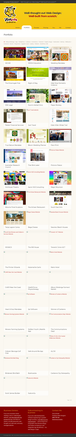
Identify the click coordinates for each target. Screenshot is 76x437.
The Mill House (33, 247)
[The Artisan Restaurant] (38, 198)
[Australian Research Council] (15, 156)
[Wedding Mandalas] (60, 54)
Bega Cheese (33, 227)
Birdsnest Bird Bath (12, 373)
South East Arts (56, 207)
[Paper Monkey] (60, 96)
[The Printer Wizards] (15, 258)
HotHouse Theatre (12, 187)
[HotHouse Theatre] (15, 178)
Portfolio (8, 34)
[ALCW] (60, 342)
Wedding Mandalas (58, 63)
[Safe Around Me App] (38, 342)
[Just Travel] (38, 116)
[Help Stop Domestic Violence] (60, 74)
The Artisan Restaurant (36, 207)
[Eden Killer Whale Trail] (60, 116)
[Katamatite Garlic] (38, 258)
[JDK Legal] (15, 96)
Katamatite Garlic (34, 267)
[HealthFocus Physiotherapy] (38, 278)
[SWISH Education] (38, 54)
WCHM (7, 63)
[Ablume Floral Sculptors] (15, 198)
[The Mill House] (38, 238)
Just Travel (32, 125)
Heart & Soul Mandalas (13, 309)
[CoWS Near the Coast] (15, 278)
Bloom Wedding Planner (37, 145)
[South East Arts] (60, 198)
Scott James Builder (12, 393)
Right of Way (33, 83)
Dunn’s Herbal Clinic (35, 105)
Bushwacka (32, 373)
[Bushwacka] (38, 364)
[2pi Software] (38, 300)
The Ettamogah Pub (12, 83)
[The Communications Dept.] (60, 320)
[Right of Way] (38, 74)
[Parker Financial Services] (15, 116)
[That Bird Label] (38, 156)
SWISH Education (34, 63)
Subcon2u (31, 393)
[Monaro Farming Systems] (15, 320)
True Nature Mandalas (13, 145)
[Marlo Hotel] (60, 258)
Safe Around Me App (35, 351)
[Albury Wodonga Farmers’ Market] (60, 278)
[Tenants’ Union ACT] (60, 238)
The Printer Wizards (12, 267)
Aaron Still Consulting (36, 187)
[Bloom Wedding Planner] (38, 136)
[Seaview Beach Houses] (60, 218)
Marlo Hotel (55, 267)
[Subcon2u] (38, 384)
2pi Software (32, 309)
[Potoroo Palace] (60, 156)
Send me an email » (57, 419)
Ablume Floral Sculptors (14, 207)
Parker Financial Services (14, 125)
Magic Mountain (57, 187)
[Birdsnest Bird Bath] (15, 364)
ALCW (53, 351)
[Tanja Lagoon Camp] (15, 218)
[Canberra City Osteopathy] (60, 364)
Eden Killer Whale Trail (59, 125)
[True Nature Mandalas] (15, 136)
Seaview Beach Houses (59, 227)
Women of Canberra (58, 309)
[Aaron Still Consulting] (38, 178)
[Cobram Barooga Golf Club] (15, 342)
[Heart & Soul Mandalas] (15, 300)
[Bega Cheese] (38, 218)
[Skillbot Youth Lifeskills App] (38, 320)
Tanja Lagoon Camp (12, 227)
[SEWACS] (15, 238)
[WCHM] (15, 54)
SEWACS (8, 247)
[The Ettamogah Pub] (15, 74)
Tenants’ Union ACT (58, 247)
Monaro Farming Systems (14, 329)
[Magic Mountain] (60, 178)
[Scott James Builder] (15, 384)
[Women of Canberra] (60, 300)
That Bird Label (33, 165)
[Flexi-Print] (60, 136)
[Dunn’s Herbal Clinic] (38, 96)
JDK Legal (9, 105)
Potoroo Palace (56, 165)
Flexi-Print (55, 145)
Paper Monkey (56, 105)
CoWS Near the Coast (13, 287)
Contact (70, 5)
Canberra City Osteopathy (60, 373)
